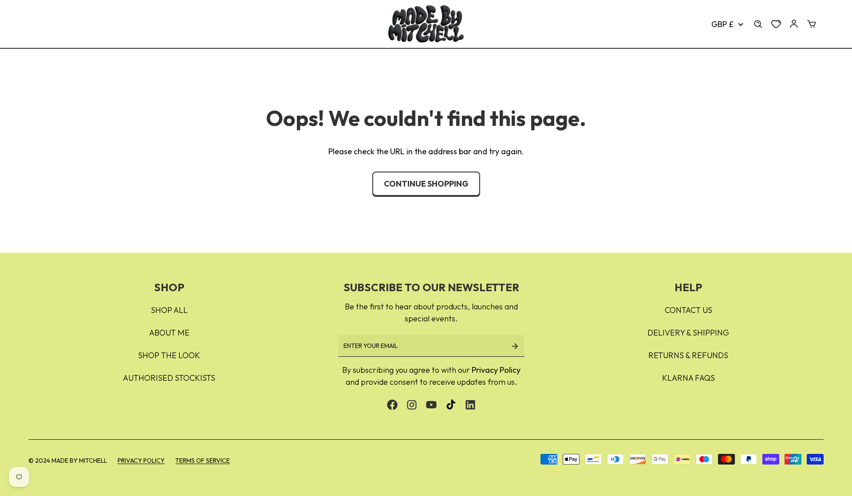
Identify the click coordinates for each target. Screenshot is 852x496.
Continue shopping (426, 184)
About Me (169, 333)
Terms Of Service (202, 461)
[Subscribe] (514, 346)
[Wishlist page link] (776, 24)
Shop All (169, 310)
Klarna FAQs (688, 378)
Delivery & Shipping (688, 333)
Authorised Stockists (169, 378)
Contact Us (688, 310)
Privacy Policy (496, 370)
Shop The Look (169, 355)
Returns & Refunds (688, 355)
